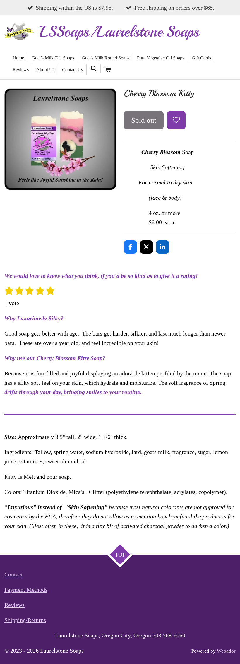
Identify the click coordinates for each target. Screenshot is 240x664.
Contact (13, 574)
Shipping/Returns (25, 620)
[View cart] (108, 69)
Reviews (14, 605)
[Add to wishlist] (176, 120)
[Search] (94, 68)
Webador (226, 651)
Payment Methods (25, 589)
